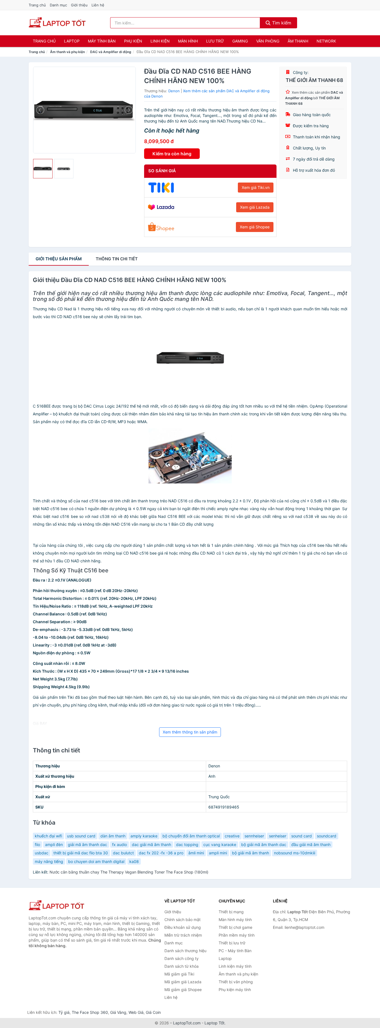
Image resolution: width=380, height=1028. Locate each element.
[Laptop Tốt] (56, 905)
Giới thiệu (79, 5)
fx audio (119, 844)
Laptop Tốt (214, 1022)
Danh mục (58, 5)
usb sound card (81, 836)
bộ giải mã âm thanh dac (263, 844)
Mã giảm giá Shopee (183, 989)
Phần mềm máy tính (237, 935)
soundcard (326, 836)
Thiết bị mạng (231, 911)
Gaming (240, 41)
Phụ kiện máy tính (235, 989)
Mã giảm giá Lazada (182, 981)
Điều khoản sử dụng (182, 927)
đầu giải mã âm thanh (310, 844)
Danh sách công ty (181, 958)
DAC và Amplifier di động (110, 52)
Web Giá (136, 1012)
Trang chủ (37, 5)
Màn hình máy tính (235, 919)
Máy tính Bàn (102, 41)
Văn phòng (267, 41)
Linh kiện (160, 41)
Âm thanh (298, 41)
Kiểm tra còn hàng (171, 153)
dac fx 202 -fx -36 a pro (161, 852)
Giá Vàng (118, 1012)
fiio (37, 844)
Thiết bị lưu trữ (232, 942)
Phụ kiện (133, 41)
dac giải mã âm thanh (151, 844)
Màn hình (188, 41)
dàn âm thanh (112, 836)
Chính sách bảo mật (182, 919)
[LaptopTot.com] (57, 23)
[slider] (43, 168)
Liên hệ (98, 5)
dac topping (187, 844)
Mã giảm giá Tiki (179, 974)
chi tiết (117, 258)
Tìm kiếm (281, 23)
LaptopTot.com (187, 1022)
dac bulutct (123, 852)
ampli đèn (54, 844)
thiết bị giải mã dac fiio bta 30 (80, 852)
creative (232, 836)
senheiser (277, 836)
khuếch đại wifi (48, 836)
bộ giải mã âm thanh (250, 852)
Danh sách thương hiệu (185, 950)
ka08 (134, 861)
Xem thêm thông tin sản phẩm (190, 732)
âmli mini (196, 852)
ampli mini (218, 852)
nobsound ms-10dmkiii (294, 852)
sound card (301, 836)
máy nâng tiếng (49, 861)
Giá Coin (153, 1012)
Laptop (72, 41)
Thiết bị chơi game (235, 927)
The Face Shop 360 (90, 1012)
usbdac (41, 852)
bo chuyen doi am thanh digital (96, 861)
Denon (174, 91)
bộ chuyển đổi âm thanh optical (191, 836)
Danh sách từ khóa (181, 966)
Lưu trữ (215, 41)
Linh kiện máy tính (235, 966)
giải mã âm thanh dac (87, 844)
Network (326, 41)
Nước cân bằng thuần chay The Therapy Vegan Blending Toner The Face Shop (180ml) (129, 872)
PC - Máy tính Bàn (235, 950)
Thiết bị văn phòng (236, 981)
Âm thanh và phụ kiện (67, 52)
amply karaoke (143, 836)
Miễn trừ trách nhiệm (183, 935)
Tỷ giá (64, 1012)
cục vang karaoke (219, 844)
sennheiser (254, 836)
